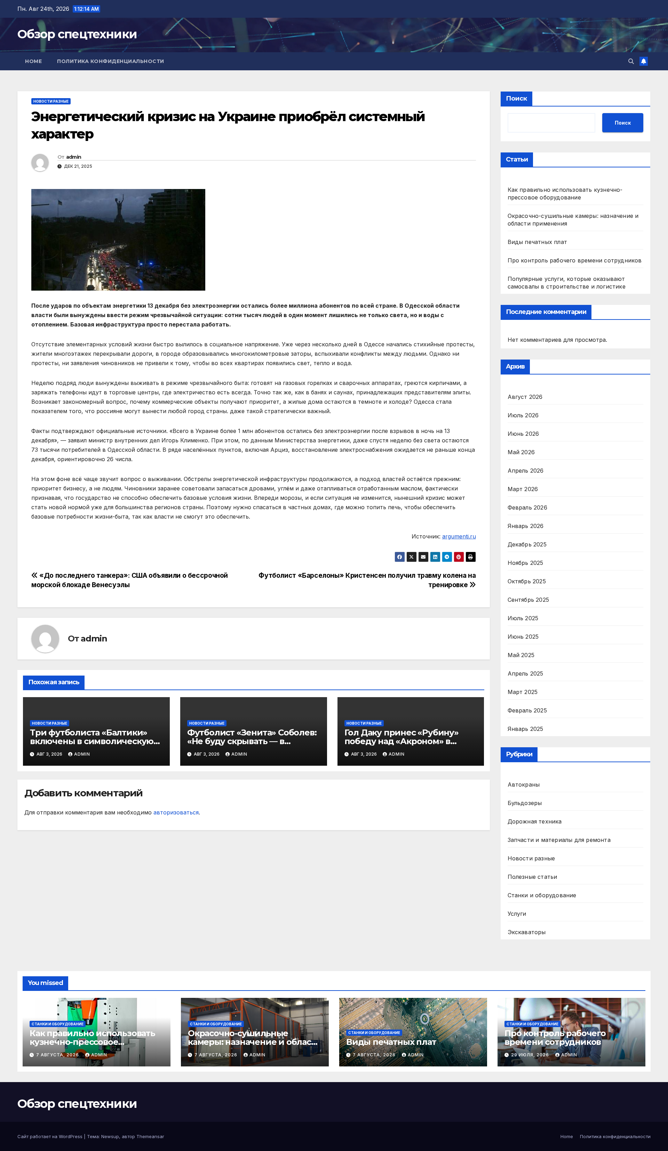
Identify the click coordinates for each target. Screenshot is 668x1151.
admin (73, 157)
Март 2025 (523, 691)
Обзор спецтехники (77, 34)
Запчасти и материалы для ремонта (559, 839)
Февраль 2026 (527, 507)
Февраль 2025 (527, 710)
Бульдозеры (525, 802)
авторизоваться (176, 812)
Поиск (516, 98)
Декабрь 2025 (527, 544)
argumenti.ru (459, 536)
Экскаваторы (527, 932)
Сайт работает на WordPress (50, 1136)
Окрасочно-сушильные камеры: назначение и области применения (254, 1042)
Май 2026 (521, 452)
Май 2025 (521, 655)
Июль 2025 (523, 618)
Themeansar (150, 1136)
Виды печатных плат (537, 241)
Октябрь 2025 (527, 581)
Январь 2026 (526, 525)
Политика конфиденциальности (110, 61)
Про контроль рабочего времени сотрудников (575, 260)
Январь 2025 (525, 728)
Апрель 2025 (525, 673)
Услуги (517, 913)
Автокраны (524, 784)
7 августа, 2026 (58, 1054)
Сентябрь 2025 (528, 599)
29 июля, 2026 (530, 1054)
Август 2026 (525, 396)
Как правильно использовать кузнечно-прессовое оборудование (92, 1042)
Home (33, 61)
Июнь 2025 (523, 636)
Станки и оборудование (542, 895)
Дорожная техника (535, 821)
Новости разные (51, 101)
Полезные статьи (532, 876)
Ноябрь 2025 (525, 562)
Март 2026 (523, 489)
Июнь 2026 (523, 433)
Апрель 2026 (526, 470)
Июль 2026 (523, 415)
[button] (631, 61)
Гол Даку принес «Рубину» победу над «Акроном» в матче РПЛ (401, 741)
